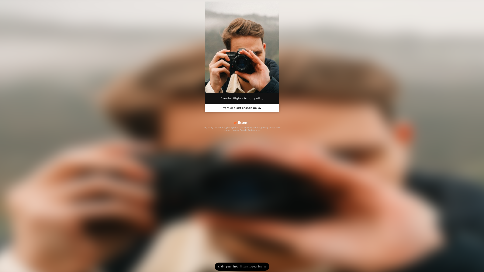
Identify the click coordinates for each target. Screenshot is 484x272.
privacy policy (268, 127)
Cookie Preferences (250, 130)
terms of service (252, 127)
